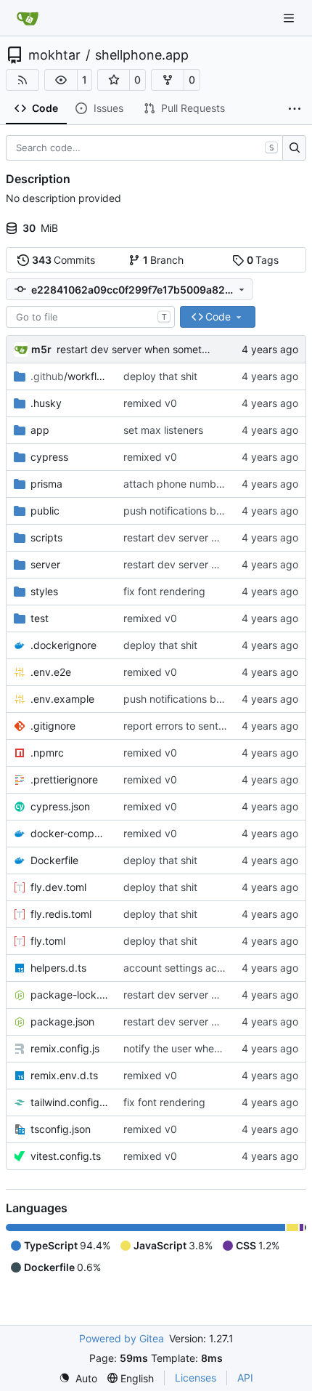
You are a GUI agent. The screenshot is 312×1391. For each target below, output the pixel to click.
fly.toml (47, 941)
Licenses (195, 1377)
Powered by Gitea (121, 1338)
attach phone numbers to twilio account (217, 483)
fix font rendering (164, 591)
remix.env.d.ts (64, 1075)
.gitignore (52, 725)
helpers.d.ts (58, 967)
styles (44, 591)
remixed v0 (150, 403)
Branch (163, 260)
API (245, 1377)
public (44, 510)
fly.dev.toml (58, 887)
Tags (263, 260)
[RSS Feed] (22, 80)
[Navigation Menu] (290, 18)
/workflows (69, 376)
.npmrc (47, 752)
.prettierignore (64, 779)
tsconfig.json (60, 1129)
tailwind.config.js (69, 1102)
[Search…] (294, 148)
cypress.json (60, 806)
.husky (46, 403)
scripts (46, 537)
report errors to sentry (175, 725)
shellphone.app (142, 55)
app (39, 430)
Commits (64, 260)
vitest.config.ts (65, 1156)
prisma (46, 483)
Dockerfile (54, 860)
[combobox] (90, 317)
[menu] (78, 1378)
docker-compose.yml (69, 833)
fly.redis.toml (60, 914)
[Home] (27, 18)
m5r (41, 349)
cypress (49, 457)
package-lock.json (69, 994)
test (39, 618)
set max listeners (163, 430)
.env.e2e (50, 672)
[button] (61, 80)
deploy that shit (160, 376)
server (45, 564)
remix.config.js (64, 1048)
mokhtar (54, 55)
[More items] (294, 109)
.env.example (62, 699)
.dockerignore (63, 645)
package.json (62, 1021)
